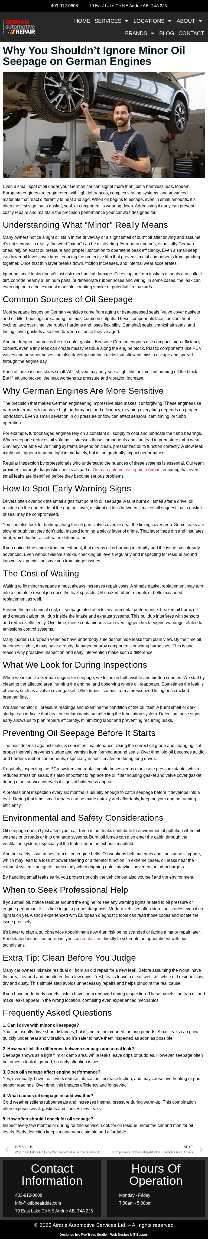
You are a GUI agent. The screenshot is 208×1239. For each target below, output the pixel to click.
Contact (191, 33)
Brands (136, 33)
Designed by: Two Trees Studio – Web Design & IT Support (104, 1235)
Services (108, 21)
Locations (149, 21)
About (186, 21)
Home (82, 21)
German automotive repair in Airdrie (127, 469)
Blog (166, 33)
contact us (91, 938)
